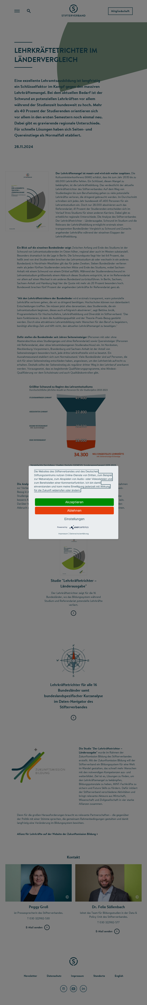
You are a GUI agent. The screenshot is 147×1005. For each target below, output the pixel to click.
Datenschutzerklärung (79, 533)
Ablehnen (74, 510)
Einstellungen (74, 519)
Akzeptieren (74, 502)
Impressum (63, 533)
